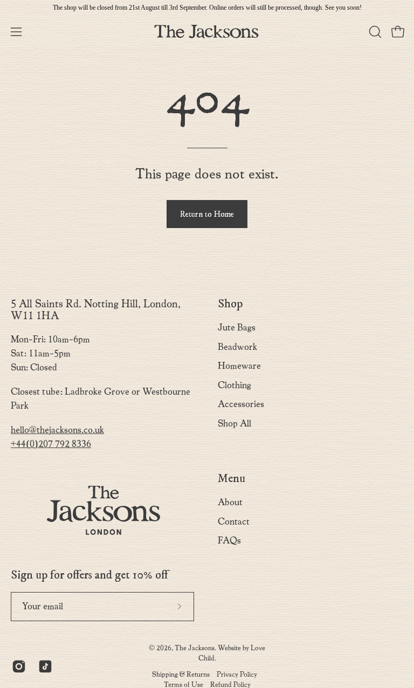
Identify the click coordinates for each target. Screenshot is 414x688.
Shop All (234, 423)
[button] (374, 31)
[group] (207, 7)
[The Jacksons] (207, 31)
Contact (234, 521)
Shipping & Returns (181, 674)
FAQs (229, 540)
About (230, 502)
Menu (231, 479)
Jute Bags (237, 327)
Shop (230, 304)
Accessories (241, 404)
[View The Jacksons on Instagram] (17, 666)
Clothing (234, 385)
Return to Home (207, 214)
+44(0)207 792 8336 (51, 444)
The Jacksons (195, 647)
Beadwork (237, 347)
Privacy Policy (237, 674)
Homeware (239, 366)
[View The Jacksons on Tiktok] (43, 666)
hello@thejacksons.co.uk (57, 430)
